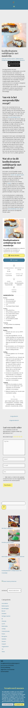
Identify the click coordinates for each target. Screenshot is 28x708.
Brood (3, 611)
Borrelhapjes (5, 608)
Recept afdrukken (14, 65)
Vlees (3, 651)
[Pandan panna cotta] (14, 535)
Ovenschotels (5, 631)
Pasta (3, 634)
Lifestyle (4, 621)
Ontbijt (4, 60)
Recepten (8, 60)
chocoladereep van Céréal (15, 209)
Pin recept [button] (15, 260)
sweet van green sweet (17, 175)
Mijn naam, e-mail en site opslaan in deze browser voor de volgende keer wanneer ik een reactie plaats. (14, 478)
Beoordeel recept (8, 437)
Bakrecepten (19, 58)
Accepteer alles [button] (19, 704)
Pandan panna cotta (8, 542)
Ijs (2, 618)
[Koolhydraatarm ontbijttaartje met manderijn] (14, 563)
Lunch (3, 624)
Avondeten (5, 603)
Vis (2, 649)
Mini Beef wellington (7, 528)
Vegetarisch (5, 646)
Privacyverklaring (5, 667)
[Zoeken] (4, 507)
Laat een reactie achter (8, 58)
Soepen (4, 644)
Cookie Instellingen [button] (8, 704)
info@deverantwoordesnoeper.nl (10, 663)
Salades (4, 639)
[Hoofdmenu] (14, 7)
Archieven (4, 590)
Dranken (4, 613)
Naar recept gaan (14, 62)
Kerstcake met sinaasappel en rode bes (13, 556)
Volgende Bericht (14, 420)
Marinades (5, 626)
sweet (9, 183)
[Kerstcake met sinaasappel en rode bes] (14, 549)
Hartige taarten (6, 616)
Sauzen (4, 641)
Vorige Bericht (14, 416)
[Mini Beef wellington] (14, 521)
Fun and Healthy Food (14, 117)
